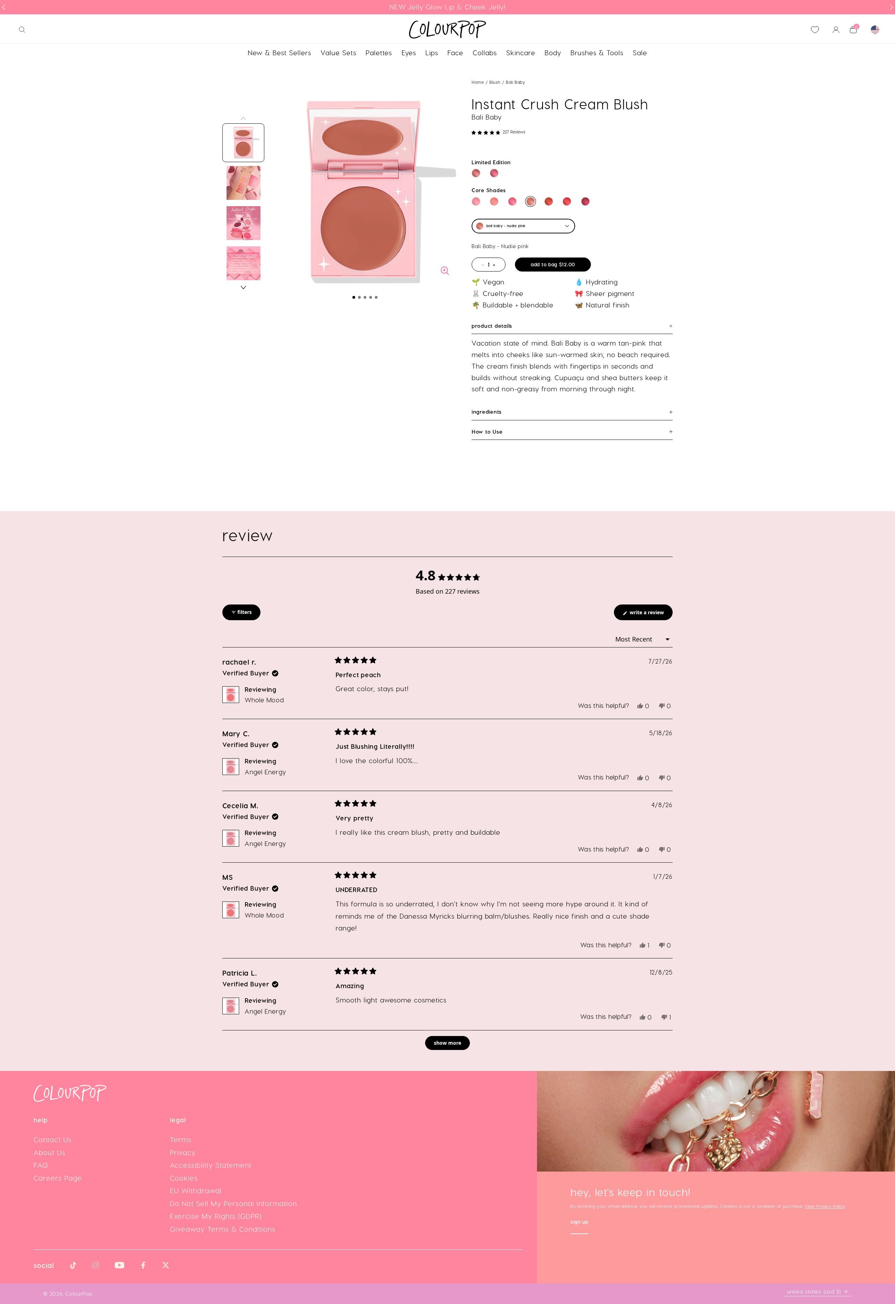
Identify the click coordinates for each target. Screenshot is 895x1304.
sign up (579, 1222)
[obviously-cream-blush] (494, 173)
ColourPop (79, 1293)
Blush (495, 82)
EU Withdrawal (196, 1190)
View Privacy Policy (825, 1206)
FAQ (41, 1165)
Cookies (184, 1178)
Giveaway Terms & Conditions (222, 1229)
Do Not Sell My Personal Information (233, 1203)
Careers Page (58, 1178)
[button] (353, 297)
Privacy (183, 1152)
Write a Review (650, 614)
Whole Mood (264, 699)
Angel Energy (265, 771)
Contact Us (53, 1139)
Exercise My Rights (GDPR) (216, 1216)
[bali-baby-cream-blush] (530, 201)
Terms (181, 1139)
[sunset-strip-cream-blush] (548, 201)
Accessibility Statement (210, 1165)
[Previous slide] (3, 7)
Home (478, 82)
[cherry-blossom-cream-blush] (512, 201)
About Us (49, 1152)
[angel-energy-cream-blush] (476, 201)
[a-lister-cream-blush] (476, 173)
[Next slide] (891, 7)
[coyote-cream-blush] (585, 201)
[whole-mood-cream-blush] (494, 201)
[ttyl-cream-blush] (567, 201)
